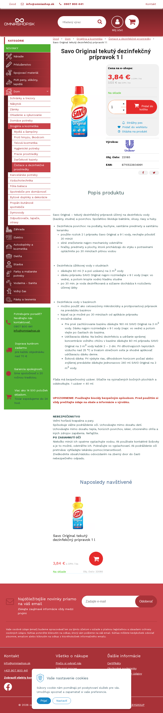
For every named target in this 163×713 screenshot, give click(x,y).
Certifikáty (114, 663)
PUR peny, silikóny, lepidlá (26, 82)
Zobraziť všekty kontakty (22, 677)
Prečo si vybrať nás (68, 663)
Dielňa (18, 256)
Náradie (19, 56)
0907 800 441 (73, 4)
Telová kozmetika (25, 142)
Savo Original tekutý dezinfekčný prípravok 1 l (74, 538)
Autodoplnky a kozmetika (23, 246)
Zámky (14, 109)
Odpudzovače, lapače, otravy (25, 220)
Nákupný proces (66, 668)
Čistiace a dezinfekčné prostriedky (130, 38)
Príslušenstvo (22, 64)
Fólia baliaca (18, 186)
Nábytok (15, 103)
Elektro (18, 237)
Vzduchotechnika (21, 180)
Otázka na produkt (134, 131)
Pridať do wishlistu (134, 127)
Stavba (18, 264)
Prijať (44, 700)
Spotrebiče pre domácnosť (28, 191)
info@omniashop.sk (40, 4)
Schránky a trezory (22, 98)
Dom (68, 38)
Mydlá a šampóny (26, 131)
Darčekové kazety (26, 159)
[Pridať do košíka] (96, 559)
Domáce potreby (21, 120)
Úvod (12, 4)
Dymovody (17, 212)
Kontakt (151, 4)
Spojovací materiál (26, 72)
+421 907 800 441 (16, 670)
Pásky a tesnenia (25, 299)
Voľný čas (20, 291)
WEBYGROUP (136, 704)
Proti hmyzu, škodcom (29, 137)
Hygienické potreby (26, 148)
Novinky (12, 48)
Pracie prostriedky (26, 154)
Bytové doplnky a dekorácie (28, 197)
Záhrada (19, 229)
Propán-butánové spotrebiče (21, 205)
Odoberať (146, 601)
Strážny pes (134, 122)
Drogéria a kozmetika (89, 38)
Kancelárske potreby (24, 174)
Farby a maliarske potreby (25, 273)
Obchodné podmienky (122, 668)
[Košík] (133, 22)
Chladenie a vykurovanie (26, 115)
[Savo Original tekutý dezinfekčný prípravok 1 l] (79, 111)
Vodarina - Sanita (25, 283)
